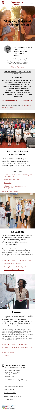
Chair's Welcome (17, 67)
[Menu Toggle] (32, 3)
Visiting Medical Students (12, 263)
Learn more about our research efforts (16, 344)
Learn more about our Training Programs (17, 260)
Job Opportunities (10, 393)
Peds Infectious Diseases (12, 180)
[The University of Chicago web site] (3, 2)
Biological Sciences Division (13, 386)
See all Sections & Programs (11, 191)
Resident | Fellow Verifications (14, 270)
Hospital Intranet (9, 399)
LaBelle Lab (7, 355)
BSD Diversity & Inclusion (12, 396)
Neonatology (8, 183)
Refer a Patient (9, 390)
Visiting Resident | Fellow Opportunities (17, 267)
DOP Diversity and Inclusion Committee (17, 72)
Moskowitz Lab (9, 352)
